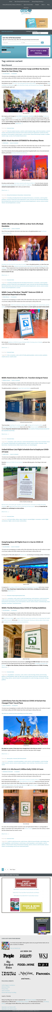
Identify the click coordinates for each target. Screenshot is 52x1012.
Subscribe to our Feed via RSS (9, 1007)
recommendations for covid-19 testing (29, 678)
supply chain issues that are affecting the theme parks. (21, 506)
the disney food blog (26, 8)
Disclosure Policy (6, 987)
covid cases (19, 441)
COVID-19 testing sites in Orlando (34, 342)
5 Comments (14, 297)
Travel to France (23, 445)
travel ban (41, 443)
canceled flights (31, 519)
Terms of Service (6, 990)
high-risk (17, 676)
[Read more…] (19, 123)
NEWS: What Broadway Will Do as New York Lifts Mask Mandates (22, 225)
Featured (9, 128)
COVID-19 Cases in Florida (33, 841)
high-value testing (24, 676)
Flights (10, 521)
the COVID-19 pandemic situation (24, 116)
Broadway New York (17, 197)
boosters (17, 131)
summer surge (5, 135)
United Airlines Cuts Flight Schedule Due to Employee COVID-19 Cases (25, 450)
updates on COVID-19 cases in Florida (17, 342)
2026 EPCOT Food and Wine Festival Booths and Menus (26, 892)
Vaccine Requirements (11, 202)
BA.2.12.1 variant (11, 131)
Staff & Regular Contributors (8, 985)
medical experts (19, 134)
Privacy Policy (5, 989)
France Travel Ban (42, 441)
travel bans (9, 603)
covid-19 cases (24, 841)
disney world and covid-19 (18, 132)
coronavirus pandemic (19, 761)
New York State (15, 201)
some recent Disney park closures (26, 620)
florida (24, 355)
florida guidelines (10, 676)
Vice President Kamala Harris (20, 135)
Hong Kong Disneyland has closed (30, 587)
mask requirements (21, 199)
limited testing (42, 676)
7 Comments (14, 73)
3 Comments (14, 610)
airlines (17, 519)
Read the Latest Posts (7, 31)
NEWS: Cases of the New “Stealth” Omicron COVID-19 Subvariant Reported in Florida (22, 293)
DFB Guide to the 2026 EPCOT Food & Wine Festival (26, 895)
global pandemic (30, 355)
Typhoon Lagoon (34, 785)
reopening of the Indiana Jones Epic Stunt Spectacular (14, 785)
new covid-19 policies (21, 601)
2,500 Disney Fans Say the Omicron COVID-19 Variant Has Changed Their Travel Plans (24, 701)
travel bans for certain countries (17, 425)
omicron (38, 201)
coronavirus (37, 197)
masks (28, 199)
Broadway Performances (28, 197)
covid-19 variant (5, 763)
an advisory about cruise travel (41, 620)
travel (48, 601)
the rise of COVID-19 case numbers (14, 462)
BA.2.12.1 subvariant (17, 118)
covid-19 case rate (16, 841)
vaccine (46, 763)
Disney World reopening (22, 844)
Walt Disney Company (30, 999)
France (36, 441)
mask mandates (11, 134)
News (13, 128)
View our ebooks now (15, 948)
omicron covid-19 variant (38, 844)
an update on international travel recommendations (16, 622)
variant (3, 764)
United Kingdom (33, 445)
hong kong (30, 600)
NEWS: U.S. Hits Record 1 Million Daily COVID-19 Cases (22, 769)
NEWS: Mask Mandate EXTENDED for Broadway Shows (23, 140)
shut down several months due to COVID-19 (24, 183)
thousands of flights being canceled (11, 427)
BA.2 (9, 355)
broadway (10, 197)
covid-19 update (39, 843)
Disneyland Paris (30, 441)
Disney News (20, 195)
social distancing (42, 601)
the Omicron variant (9, 618)
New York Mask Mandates (42, 199)
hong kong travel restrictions (40, 600)
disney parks (10, 758)
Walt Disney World (22, 758)
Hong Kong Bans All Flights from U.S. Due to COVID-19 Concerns (22, 543)
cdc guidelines (11, 674)
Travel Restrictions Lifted (13, 445)
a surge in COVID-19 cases (22, 618)
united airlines (23, 521)
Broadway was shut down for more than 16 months (14, 264)
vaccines (11, 135)
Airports (25, 519)
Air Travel (10, 519)
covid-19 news (22, 843)
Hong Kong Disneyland (17, 595)
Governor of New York (12, 199)
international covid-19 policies (9, 601)
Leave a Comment (14, 143)
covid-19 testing (31, 674)
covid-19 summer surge (29, 131)
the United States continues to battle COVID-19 (27, 779)
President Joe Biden (45, 134)
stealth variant (13, 356)
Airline (13, 519)
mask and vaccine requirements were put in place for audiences (17, 185)
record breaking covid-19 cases (12, 846)
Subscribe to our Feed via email (9, 1009)
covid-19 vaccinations (41, 131)
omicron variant (26, 134)
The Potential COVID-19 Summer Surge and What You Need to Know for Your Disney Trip (25, 70)
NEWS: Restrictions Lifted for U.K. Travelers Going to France (25, 377)
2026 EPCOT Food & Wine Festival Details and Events (26, 889)
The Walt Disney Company (22, 1001)
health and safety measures (21, 600)
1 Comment (17, 771)
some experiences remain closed (27, 781)
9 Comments (15, 705)
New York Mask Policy (7, 201)
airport (21, 519)
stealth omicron (5, 356)
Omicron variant (34, 427)
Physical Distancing (35, 134)
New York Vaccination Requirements (27, 201)
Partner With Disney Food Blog (9, 992)
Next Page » (13, 869)
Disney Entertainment (12, 195)
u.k (28, 445)
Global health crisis (13, 443)
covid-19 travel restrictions (8, 600)
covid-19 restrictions (44, 598)
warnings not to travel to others (34, 425)
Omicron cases (23, 554)
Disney (15, 844)
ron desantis (41, 678)
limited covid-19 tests (34, 676)
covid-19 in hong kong (26, 598)
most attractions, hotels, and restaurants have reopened (30, 85)
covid (17, 355)
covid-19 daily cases (44, 841)
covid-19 (22, 131)
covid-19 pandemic (35, 761)
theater (3, 202)
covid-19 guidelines (6, 843)
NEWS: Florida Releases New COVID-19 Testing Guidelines (24, 608)
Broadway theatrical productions (19, 152)
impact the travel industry (24, 388)
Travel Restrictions (16, 603)
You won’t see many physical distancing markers (24, 83)
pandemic (45, 355)
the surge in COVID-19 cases (15, 587)
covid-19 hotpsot (15, 843)
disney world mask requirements (32, 132)
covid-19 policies (35, 598)
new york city (33, 199)
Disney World (9, 132)
